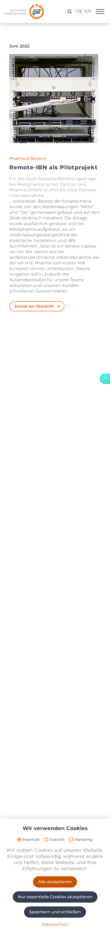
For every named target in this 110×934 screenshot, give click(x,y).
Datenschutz (55, 924)
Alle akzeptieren (55, 881)
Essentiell (31, 840)
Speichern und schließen (55, 911)
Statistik (56, 840)
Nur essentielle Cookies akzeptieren (55, 896)
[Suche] (69, 11)
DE (78, 11)
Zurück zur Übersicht (34, 306)
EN (88, 11)
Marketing (83, 840)
